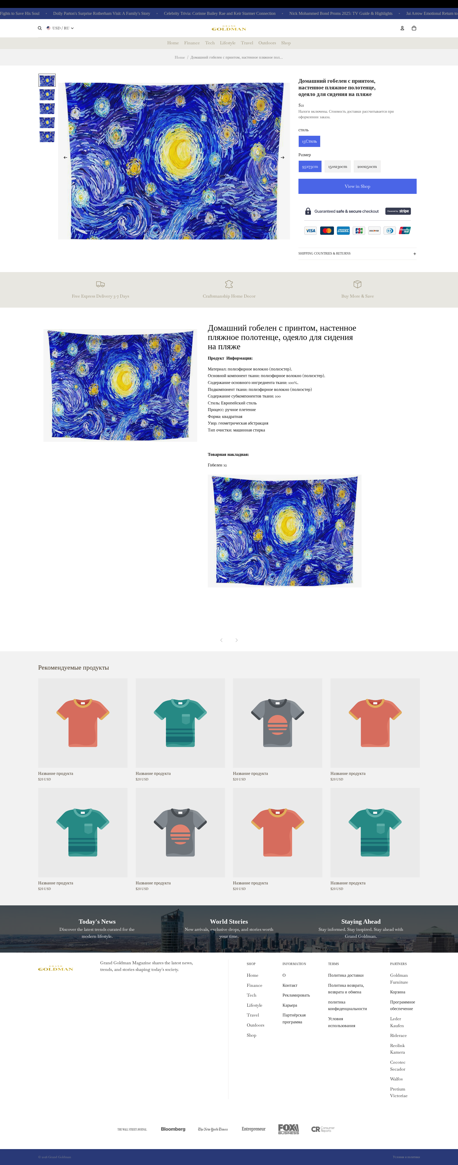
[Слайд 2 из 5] (47, 94)
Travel (253, 1015)
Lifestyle (254, 1005)
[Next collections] (236, 640)
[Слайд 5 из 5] (47, 136)
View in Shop (357, 186)
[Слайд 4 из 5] (47, 122)
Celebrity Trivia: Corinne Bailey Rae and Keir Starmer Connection (196, 13)
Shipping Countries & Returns (324, 253)
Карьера (290, 1005)
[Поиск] (40, 28)
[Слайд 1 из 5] (47, 80)
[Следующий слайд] (284, 158)
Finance (254, 985)
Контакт (290, 985)
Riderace (398, 1035)
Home (180, 57)
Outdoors (255, 1025)
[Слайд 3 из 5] (47, 108)
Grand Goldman (59, 1157)
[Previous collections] (221, 640)
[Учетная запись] (402, 28)
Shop (251, 1035)
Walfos (396, 1079)
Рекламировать (296, 995)
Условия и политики (406, 1157)
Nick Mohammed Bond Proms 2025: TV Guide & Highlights (317, 13)
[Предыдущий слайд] (64, 158)
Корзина (397, 992)
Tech (251, 995)
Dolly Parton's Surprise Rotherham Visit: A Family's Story (77, 13)
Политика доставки (346, 975)
